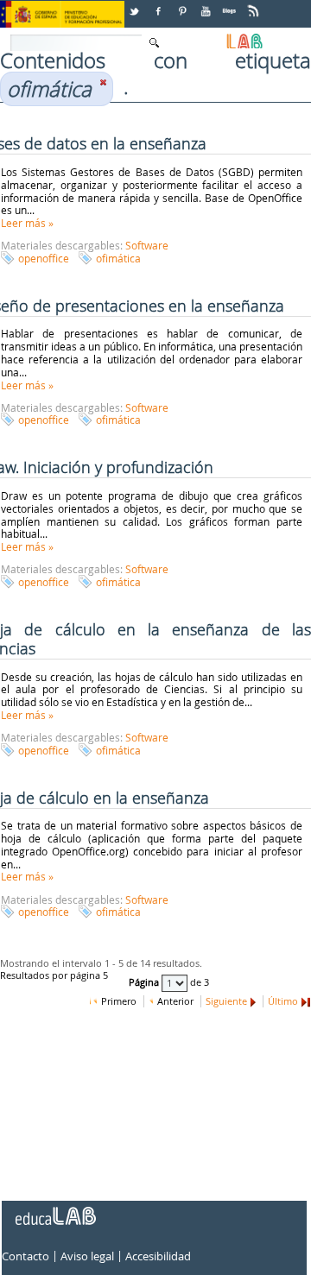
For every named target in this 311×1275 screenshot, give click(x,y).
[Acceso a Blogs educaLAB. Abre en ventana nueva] (230, 4)
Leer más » (27, 223)
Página (145, 982)
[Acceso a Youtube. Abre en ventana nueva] (207, 4)
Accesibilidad (158, 1256)
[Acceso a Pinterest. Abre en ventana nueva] (183, 4)
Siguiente (226, 1001)
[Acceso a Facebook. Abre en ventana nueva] (160, 4)
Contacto (25, 1256)
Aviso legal (87, 1256)
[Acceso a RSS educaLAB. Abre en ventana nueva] (255, 4)
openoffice (43, 258)
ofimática (118, 258)
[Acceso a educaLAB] (54, 1209)
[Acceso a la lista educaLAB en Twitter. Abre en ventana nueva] (135, 4)
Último (283, 1001)
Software (146, 245)
